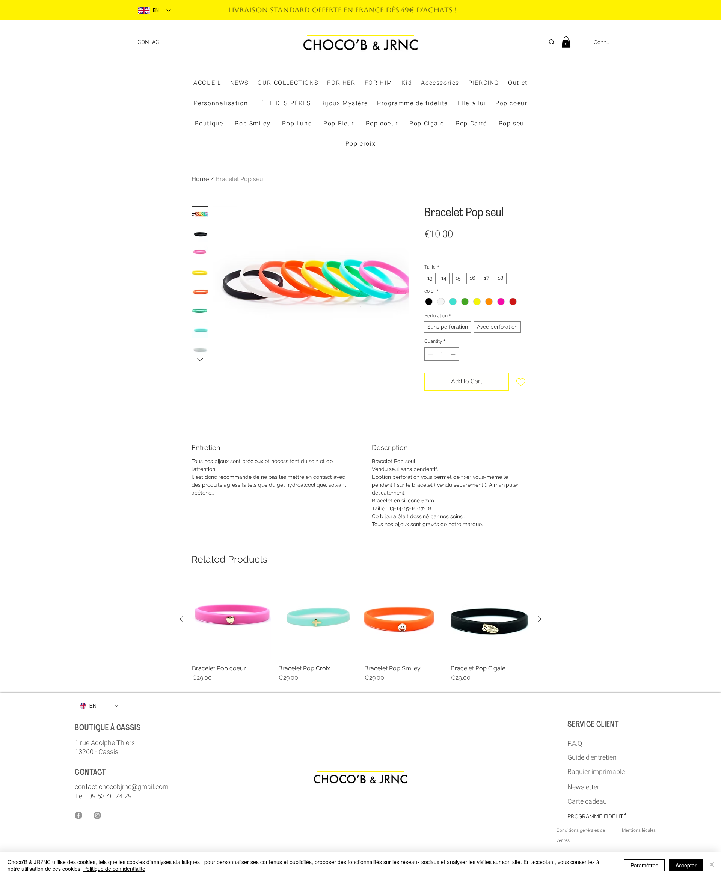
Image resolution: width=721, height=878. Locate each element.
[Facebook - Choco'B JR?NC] (78, 815)
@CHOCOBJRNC (438, 10)
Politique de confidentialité (114, 868)
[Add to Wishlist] (521, 382)
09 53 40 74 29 (110, 796)
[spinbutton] (441, 354)
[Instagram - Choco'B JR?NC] (97, 815)
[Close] (711, 865)
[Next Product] (540, 618)
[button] (566, 42)
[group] (360, 631)
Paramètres (644, 865)
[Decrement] (429, 354)
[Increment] (453, 354)
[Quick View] (231, 619)
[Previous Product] (181, 618)
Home (200, 179)
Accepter (686, 865)
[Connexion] (582, 42)
